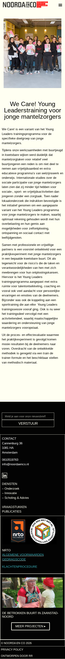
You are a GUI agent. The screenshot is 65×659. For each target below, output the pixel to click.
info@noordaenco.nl (15, 464)
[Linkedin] (4, 475)
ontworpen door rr (17, 655)
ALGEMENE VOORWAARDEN (23, 555)
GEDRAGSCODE (14, 559)
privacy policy (12, 649)
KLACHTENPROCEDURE (19, 566)
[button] (60, 5)
